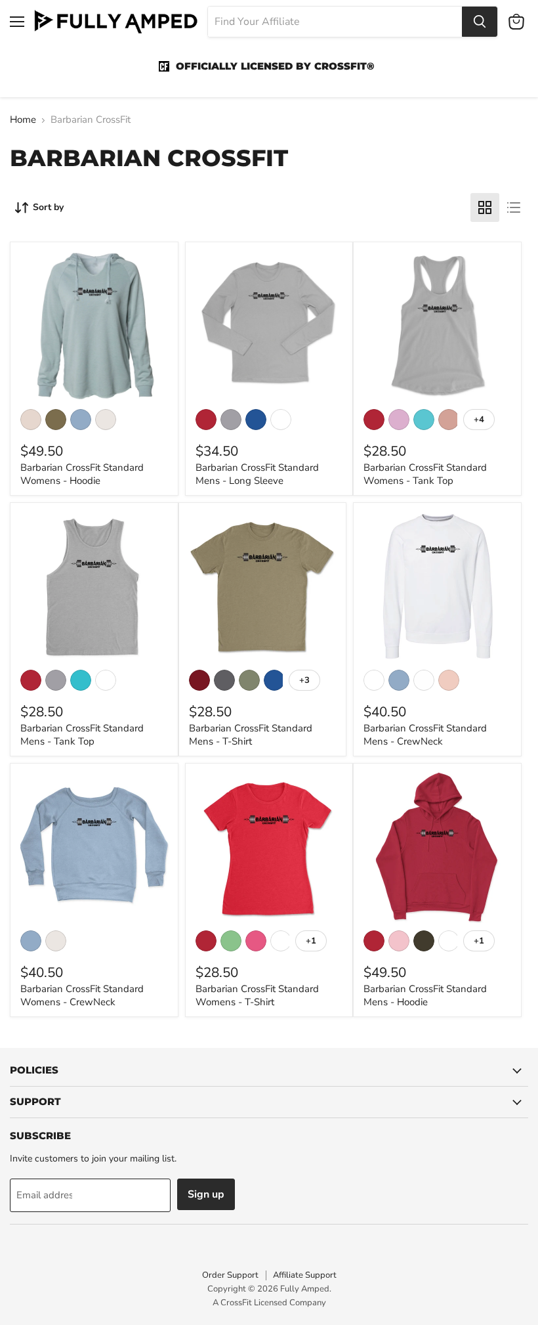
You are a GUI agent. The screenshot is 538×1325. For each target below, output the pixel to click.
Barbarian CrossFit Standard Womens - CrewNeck (82, 995)
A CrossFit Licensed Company (269, 1303)
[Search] (479, 22)
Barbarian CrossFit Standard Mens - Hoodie (425, 995)
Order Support (230, 1275)
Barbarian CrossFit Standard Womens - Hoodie (82, 474)
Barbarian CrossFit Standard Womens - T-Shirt (257, 995)
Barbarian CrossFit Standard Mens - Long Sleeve (257, 474)
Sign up (206, 1194)
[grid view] (484, 207)
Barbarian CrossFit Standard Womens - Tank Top (425, 474)
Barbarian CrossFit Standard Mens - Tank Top (82, 735)
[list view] (513, 207)
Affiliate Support (305, 1275)
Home (23, 119)
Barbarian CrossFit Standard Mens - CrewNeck (425, 735)
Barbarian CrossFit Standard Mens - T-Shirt (250, 735)
